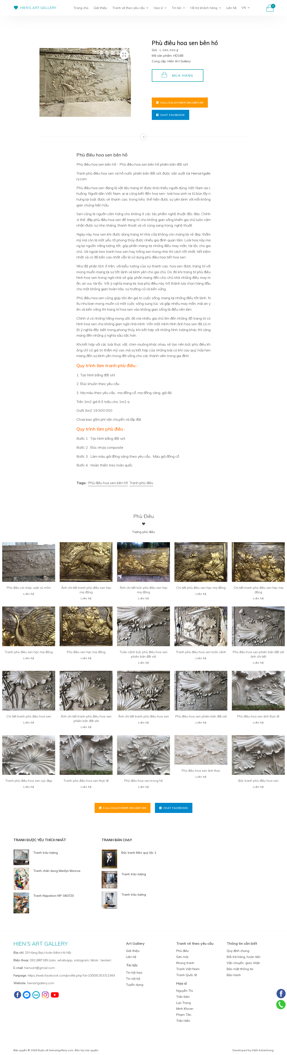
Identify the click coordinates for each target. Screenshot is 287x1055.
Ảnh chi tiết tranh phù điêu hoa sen (143, 716)
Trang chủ (81, 8)
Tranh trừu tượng (45, 853)
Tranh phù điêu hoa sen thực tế (86, 781)
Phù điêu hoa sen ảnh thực (201, 771)
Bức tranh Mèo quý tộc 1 (138, 853)
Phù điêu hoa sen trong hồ (143, 781)
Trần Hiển (183, 1021)
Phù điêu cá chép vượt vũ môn (29, 588)
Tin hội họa (134, 973)
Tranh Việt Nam (188, 969)
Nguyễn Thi (184, 991)
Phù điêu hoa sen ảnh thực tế (258, 716)
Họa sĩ (158, 8)
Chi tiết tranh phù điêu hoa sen (29, 716)
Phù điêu (143, 516)
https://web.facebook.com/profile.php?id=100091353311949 (71, 975)
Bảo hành (234, 975)
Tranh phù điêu (141, 483)
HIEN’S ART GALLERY (38, 7)
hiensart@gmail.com (39, 968)
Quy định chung (238, 951)
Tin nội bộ (133, 979)
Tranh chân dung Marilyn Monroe (56, 871)
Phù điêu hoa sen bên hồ (108, 483)
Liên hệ (231, 8)
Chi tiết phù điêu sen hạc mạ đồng (201, 588)
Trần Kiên (183, 997)
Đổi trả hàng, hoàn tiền (244, 957)
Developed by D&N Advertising (253, 1050)
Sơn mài (182, 957)
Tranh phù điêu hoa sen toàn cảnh (201, 652)
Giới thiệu (100, 8)
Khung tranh (185, 963)
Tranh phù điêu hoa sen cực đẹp (28, 781)
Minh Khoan (184, 1009)
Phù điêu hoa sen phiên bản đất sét (201, 716)
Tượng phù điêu (143, 532)
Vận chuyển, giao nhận (243, 963)
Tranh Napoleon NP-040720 (53, 896)
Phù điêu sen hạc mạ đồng (86, 652)
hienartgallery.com (40, 983)
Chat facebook (172, 115)
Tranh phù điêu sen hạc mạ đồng (29, 652)
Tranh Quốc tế (186, 975)
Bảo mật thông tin (240, 969)
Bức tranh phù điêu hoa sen (258, 781)
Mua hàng (183, 76)
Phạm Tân (183, 1015)
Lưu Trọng (183, 1003)
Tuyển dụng (134, 985)
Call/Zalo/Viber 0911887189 (181, 102)
